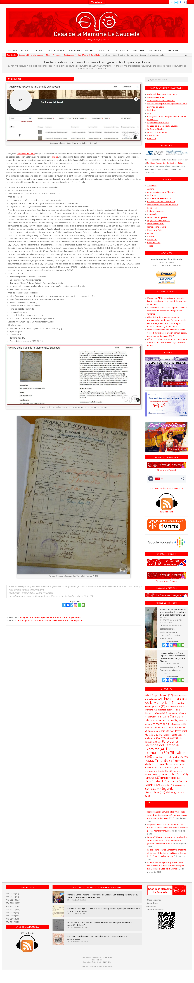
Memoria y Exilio (154, 230)
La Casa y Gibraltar (155, 129)
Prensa (150, 236)
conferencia (163, 724)
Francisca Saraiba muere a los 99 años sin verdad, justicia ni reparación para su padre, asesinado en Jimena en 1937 (167, 332)
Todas (150, 245)
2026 (12, 893)
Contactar (151, 138)
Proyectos (108, 66)
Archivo (150, 188)
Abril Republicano (159, 695)
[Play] (150, 478)
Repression (180, 785)
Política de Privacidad (95, 966)
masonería (152, 774)
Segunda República (159, 790)
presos (161, 66)
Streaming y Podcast (166, 470)
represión (167, 785)
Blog (149, 113)
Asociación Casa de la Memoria (161, 100)
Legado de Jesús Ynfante (158, 220)
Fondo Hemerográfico (157, 217)
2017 (12, 922)
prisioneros (171, 778)
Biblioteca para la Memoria (159, 198)
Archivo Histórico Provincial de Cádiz (141, 66)
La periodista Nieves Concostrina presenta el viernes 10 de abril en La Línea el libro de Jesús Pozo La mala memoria (166, 852)
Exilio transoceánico (156, 211)
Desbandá (155, 731)
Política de (107, 966)
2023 (12, 903)
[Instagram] (75, 605)
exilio (171, 738)
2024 (12, 899)
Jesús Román (179, 756)
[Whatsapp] (79, 605)
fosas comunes (160, 750)
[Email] (83, 605)
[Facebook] (68, 605)
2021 (12, 909)
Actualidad (152, 185)
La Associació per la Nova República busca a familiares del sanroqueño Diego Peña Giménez (167, 310)
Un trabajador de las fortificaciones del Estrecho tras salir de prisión (50, 620)
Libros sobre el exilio (156, 226)
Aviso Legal (85, 966)
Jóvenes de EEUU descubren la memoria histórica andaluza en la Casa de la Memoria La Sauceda (166, 301)
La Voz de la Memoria (157, 132)
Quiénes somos (154, 899)
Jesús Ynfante (160, 760)
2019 (12, 915)
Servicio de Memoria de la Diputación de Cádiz (164, 163)
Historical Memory (161, 757)
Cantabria (164, 717)
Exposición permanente (158, 122)
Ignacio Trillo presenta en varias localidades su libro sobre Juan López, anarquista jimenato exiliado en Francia (167, 840)
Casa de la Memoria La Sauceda (164, 718)
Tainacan (93, 68)
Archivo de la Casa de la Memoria (162, 94)
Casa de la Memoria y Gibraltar (161, 201)
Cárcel (149, 728)
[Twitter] (71, 605)
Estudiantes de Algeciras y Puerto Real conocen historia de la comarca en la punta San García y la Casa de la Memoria (166, 865)
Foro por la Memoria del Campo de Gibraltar (162, 745)
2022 (12, 906)
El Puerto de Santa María (173, 735)
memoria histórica (174, 774)
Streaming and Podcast (166, 581)
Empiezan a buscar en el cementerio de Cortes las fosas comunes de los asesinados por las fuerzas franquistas (167, 827)
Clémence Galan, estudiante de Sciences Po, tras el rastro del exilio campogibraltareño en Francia (167, 342)
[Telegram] (64, 605)
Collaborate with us (156, 909)
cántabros (179, 724)
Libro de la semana (155, 223)
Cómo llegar (152, 903)
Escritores (152, 207)
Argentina (157, 706)
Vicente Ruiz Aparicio (107, 68)
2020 (12, 912)
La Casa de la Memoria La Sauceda (162, 125)
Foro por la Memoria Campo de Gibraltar (167, 804)
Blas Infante (173, 713)
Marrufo (178, 771)
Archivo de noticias (155, 97)
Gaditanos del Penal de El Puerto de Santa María (80, 66)
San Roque (153, 788)
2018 (12, 918)
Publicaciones (153, 135)
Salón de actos (153, 242)
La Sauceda (170, 767)
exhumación (155, 738)
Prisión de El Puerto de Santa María (166, 783)
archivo (154, 699)
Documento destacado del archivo (162, 204)
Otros (150, 233)
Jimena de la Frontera (165, 762)
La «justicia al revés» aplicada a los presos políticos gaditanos (50, 617)
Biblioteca (151, 110)
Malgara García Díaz (160, 770)
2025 (12, 896)
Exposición (152, 214)
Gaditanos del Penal (26, 153)
